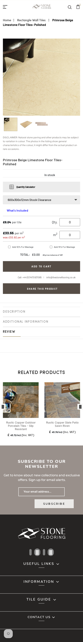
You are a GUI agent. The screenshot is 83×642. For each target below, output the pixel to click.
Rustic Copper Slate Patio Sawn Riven (62, 424)
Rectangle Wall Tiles (31, 20)
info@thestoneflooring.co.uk (60, 277)
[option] (10, 126)
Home (7, 20)
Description (14, 311)
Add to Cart (41, 266)
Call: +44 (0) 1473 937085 (30, 277)
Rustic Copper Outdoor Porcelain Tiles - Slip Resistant (21, 426)
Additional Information (25, 321)
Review (9, 331)
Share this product (42, 288)
